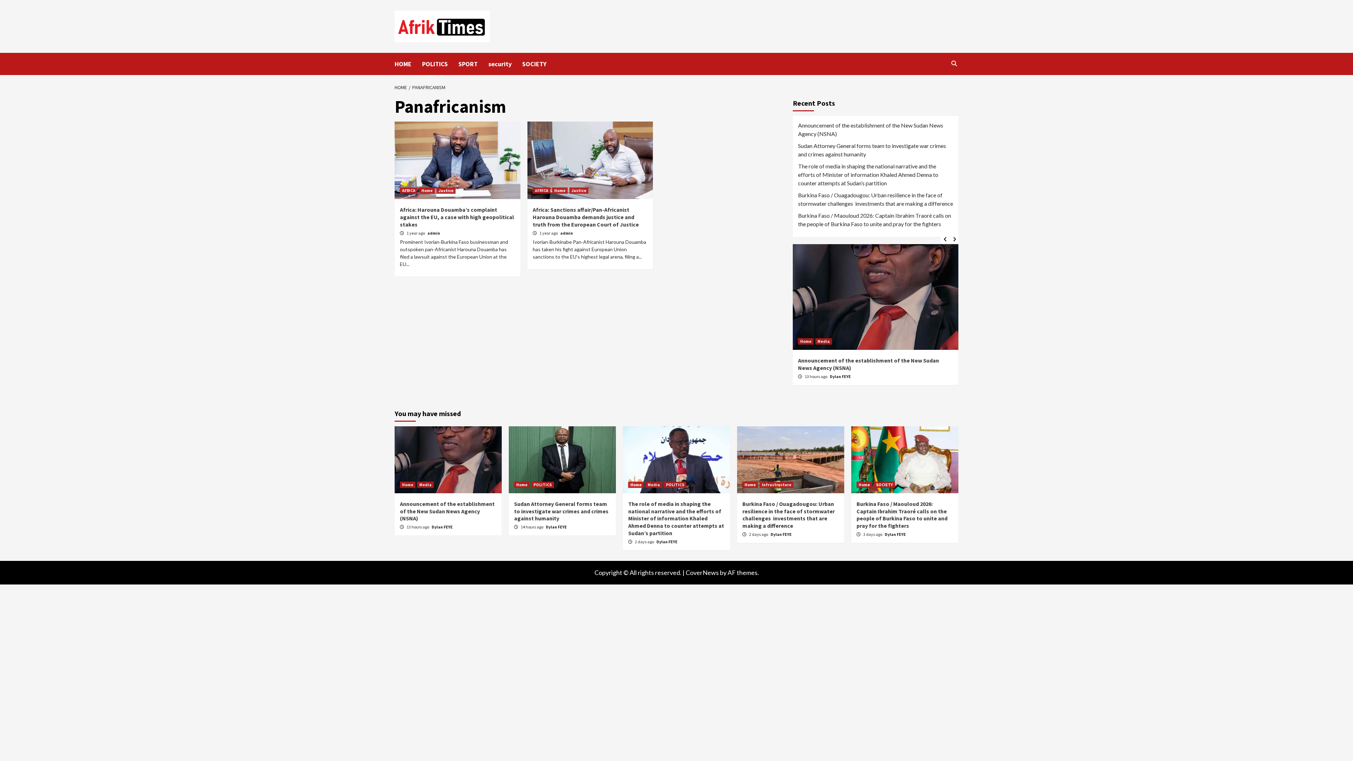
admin (433, 233)
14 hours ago (532, 527)
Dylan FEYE (840, 376)
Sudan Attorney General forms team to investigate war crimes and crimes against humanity (872, 149)
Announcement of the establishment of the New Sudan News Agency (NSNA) (870, 129)
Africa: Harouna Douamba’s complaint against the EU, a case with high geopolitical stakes (457, 217)
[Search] (954, 63)
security (500, 64)
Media (823, 341)
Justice (446, 190)
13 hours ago (816, 376)
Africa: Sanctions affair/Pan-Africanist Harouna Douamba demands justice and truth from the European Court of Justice (586, 217)
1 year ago (416, 233)
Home (427, 190)
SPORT (468, 64)
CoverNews (702, 572)
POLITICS (435, 64)
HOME (403, 64)
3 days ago (873, 534)
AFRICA (408, 190)
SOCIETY (534, 64)
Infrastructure (776, 484)
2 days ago (645, 541)
